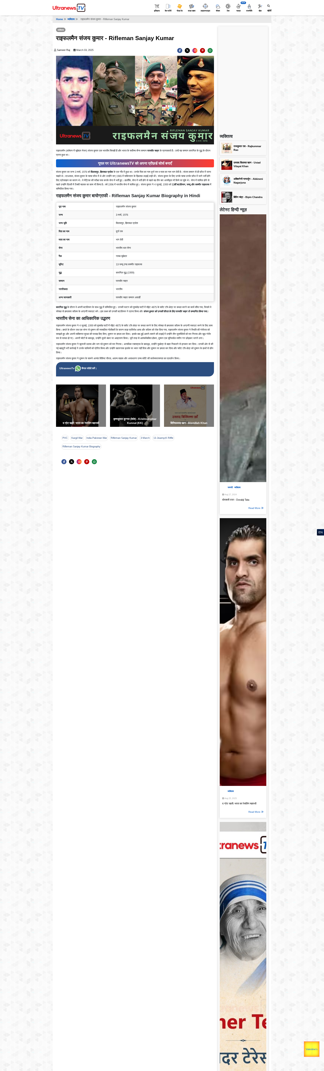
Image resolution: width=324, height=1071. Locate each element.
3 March (145, 437)
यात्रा (238, 11)
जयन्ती (230, 487)
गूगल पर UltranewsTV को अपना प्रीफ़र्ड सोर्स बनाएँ (135, 163)
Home (59, 19)
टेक (228, 11)
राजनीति (249, 11)
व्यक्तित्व (71, 19)
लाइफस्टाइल (205, 11)
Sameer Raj (63, 50)
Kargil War (77, 437)
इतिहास (157, 11)
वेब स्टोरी (168, 11)
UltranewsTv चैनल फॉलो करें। (78, 368)
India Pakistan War (96, 437)
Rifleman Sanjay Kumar (124, 437)
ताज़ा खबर (191, 11)
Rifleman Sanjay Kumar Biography (81, 446)
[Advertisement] (243, 78)
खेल (260, 11)
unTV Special (319, 1052)
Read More (254, 508)
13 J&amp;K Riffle (163, 437)
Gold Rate (313, 1045)
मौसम (218, 11)
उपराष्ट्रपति (304, 1047)
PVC (65, 437)
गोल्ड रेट (180, 11)
